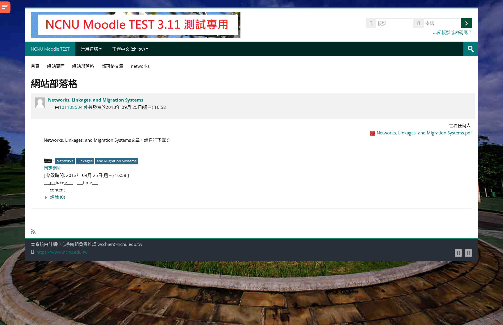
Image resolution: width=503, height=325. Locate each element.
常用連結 (89, 49)
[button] (258, 197)
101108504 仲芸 (76, 107)
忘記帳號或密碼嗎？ (452, 32)
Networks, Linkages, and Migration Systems (95, 100)
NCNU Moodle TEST (50, 49)
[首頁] (135, 24)
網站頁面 (56, 66)
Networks (64, 161)
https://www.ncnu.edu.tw (62, 252)
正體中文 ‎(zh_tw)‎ (128, 49)
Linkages (85, 161)
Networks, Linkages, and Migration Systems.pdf (424, 133)
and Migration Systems (117, 161)
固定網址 (52, 168)
